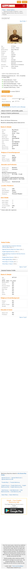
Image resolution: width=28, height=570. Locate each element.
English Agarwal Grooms (8, 251)
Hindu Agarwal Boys (7, 259)
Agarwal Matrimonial (17, 477)
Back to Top (23, 267)
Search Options (11, 10)
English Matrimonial (16, 485)
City (2, 68)
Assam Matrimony (13, 494)
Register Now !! (6, 91)
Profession (3, 61)
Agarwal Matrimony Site (7, 479)
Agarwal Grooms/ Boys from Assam (11, 249)
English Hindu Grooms (7, 257)
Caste (2, 54)
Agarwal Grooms (6, 477)
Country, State (4, 66)
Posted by (3, 51)
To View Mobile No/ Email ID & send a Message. (14, 107)
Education (3, 64)
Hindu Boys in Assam (7, 264)
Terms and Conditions (17, 566)
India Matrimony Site (16, 491)
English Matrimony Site (16, 487)
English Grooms (5, 485)
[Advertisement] (14, 226)
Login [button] (19, 2)
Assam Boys (5, 494)
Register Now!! (6, 105)
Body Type (3, 60)
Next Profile (23, 21)
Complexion (4, 58)
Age (2, 46)
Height (2, 48)
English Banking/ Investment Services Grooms (13, 253)
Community (4, 56)
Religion (3, 53)
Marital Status (4, 49)
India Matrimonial (14, 490)
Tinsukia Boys (5, 482)
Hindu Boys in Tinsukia (8, 261)
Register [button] (24, 2)
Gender (4, 130)
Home (3, 10)
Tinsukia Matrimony (15, 482)
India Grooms (5, 490)
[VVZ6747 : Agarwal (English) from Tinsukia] (14, 33)
